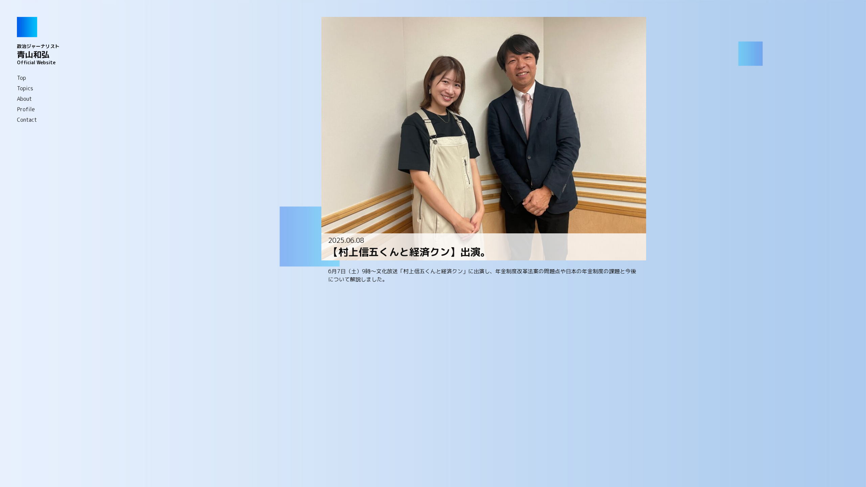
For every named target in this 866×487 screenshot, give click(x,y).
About (24, 98)
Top (21, 78)
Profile (26, 109)
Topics (25, 88)
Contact (27, 119)
